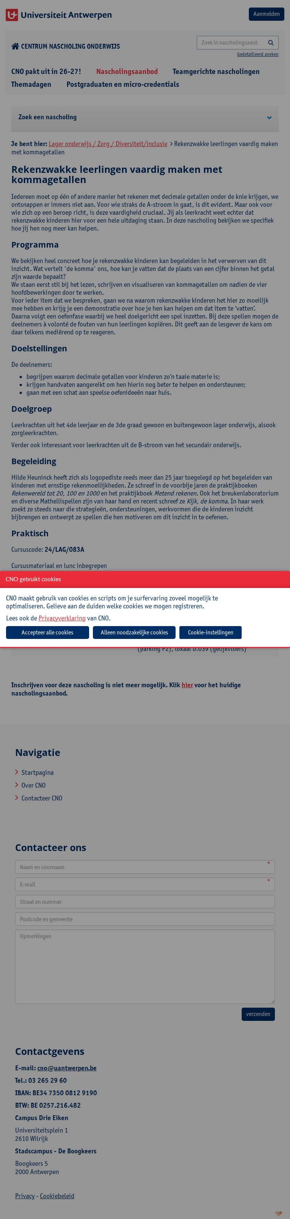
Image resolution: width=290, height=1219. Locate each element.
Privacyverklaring (62, 618)
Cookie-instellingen (210, 632)
